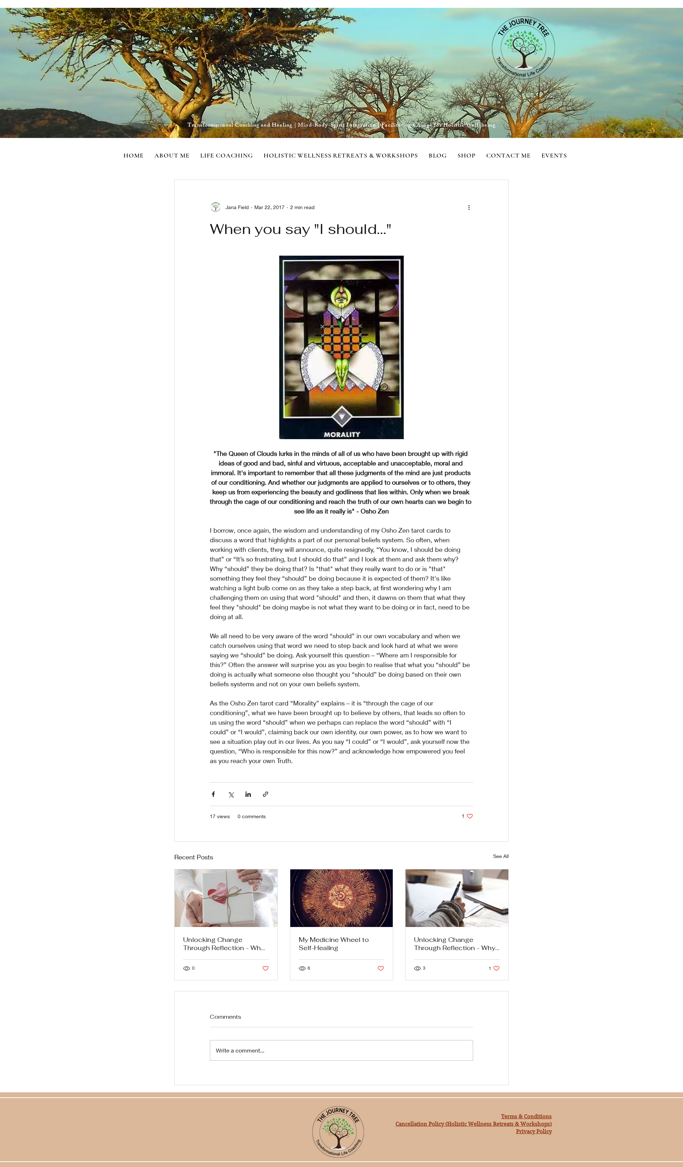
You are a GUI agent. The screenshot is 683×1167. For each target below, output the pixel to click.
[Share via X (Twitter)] (230, 794)
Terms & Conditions (526, 1116)
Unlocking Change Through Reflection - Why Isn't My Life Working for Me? (454, 944)
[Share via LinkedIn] (248, 794)
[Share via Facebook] (213, 794)
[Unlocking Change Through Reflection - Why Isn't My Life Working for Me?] (457, 898)
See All (501, 856)
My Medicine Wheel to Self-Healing (334, 944)
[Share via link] (265, 794)
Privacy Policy (534, 1131)
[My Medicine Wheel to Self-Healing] (341, 898)
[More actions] (469, 207)
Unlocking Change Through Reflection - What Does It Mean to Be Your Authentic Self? (225, 944)
